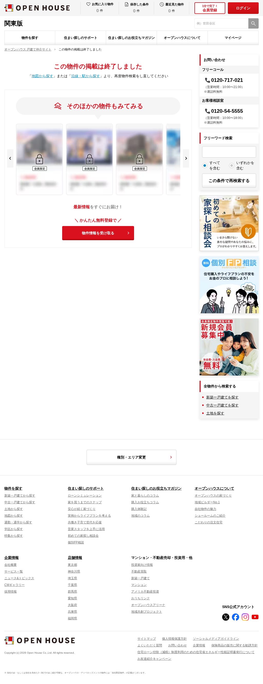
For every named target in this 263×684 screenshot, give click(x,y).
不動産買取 (139, 571)
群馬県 (72, 591)
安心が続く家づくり (82, 509)
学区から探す (13, 529)
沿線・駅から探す (85, 76)
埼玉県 (72, 578)
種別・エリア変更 (131, 457)
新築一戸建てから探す (19, 495)
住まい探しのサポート (80, 38)
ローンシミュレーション (85, 495)
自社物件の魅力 (205, 509)
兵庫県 (72, 611)
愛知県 (72, 598)
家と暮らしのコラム (145, 495)
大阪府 (72, 605)
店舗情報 (75, 558)
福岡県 (72, 618)
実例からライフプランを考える (89, 515)
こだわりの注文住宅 (208, 522)
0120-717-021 (227, 80)
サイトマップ (146, 638)
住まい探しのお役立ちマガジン (131, 38)
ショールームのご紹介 (210, 515)
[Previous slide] (10, 158)
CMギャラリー (14, 585)
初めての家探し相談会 (83, 536)
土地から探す (13, 509)
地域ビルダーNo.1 (207, 502)
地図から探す (42, 76)
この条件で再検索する (229, 180)
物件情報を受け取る (98, 233)
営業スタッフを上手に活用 (86, 529)
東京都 (72, 565)
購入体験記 (139, 509)
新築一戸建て (140, 578)
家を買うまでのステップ (85, 502)
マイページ (233, 38)
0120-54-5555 (227, 111)
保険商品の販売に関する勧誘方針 (234, 645)
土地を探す (215, 413)
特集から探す (13, 536)
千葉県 (72, 585)
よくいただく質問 (149, 645)
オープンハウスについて (182, 38)
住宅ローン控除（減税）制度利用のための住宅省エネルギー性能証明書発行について (196, 652)
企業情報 (11, 558)
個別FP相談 (76, 542)
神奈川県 (74, 571)
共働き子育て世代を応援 (85, 522)
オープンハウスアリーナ (148, 605)
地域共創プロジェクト (146, 611)
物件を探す (30, 38)
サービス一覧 (13, 571)
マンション (139, 585)
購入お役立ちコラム (145, 502)
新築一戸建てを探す (222, 397)
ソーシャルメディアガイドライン (216, 638)
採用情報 (10, 591)
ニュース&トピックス (19, 578)
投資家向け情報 (142, 565)
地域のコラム (140, 515)
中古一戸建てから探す (19, 502)
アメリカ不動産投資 (145, 591)
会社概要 (10, 565)
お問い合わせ (177, 645)
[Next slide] (186, 158)
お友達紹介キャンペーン (154, 659)
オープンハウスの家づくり (213, 495)
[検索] (253, 23)
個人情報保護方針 (174, 638)
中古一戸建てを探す (222, 405)
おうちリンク (140, 598)
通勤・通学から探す (18, 522)
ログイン (243, 8)
